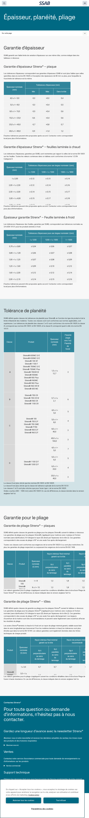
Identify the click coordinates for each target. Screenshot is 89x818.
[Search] (4, 3)
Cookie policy (33, 795)
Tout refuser (61, 800)
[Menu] (85, 3)
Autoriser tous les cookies (23, 800)
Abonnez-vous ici (12, 745)
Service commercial (13, 766)
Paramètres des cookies (42, 809)
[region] (42, 798)
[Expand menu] (85, 33)
